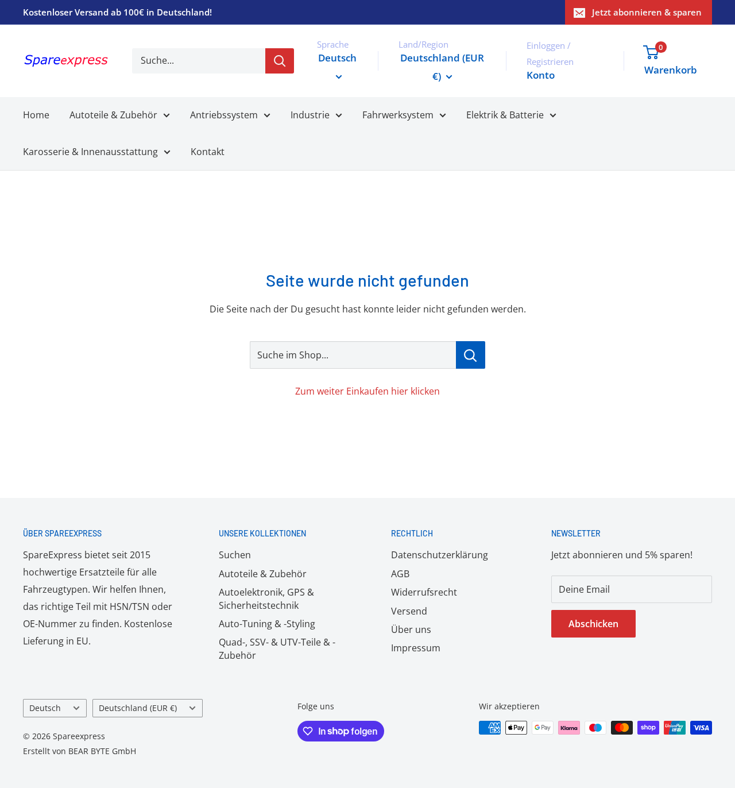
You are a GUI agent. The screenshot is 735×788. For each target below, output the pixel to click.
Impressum (415, 648)
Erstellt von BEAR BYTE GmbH (79, 750)
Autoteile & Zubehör (113, 115)
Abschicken (593, 623)
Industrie (310, 115)
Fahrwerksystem (398, 115)
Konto (541, 75)
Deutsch (45, 707)
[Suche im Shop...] (470, 355)
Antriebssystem (224, 115)
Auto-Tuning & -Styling (267, 623)
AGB (400, 573)
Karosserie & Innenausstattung (90, 151)
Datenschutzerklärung (439, 554)
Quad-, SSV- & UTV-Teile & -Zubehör (277, 648)
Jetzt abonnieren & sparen (647, 12)
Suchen (235, 554)
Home (36, 115)
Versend (409, 611)
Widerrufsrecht (424, 592)
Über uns (411, 629)
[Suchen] (279, 61)
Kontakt (208, 151)
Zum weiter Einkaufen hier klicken (367, 391)
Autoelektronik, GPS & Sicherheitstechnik (266, 598)
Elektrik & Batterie (505, 115)
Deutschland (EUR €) (138, 707)
